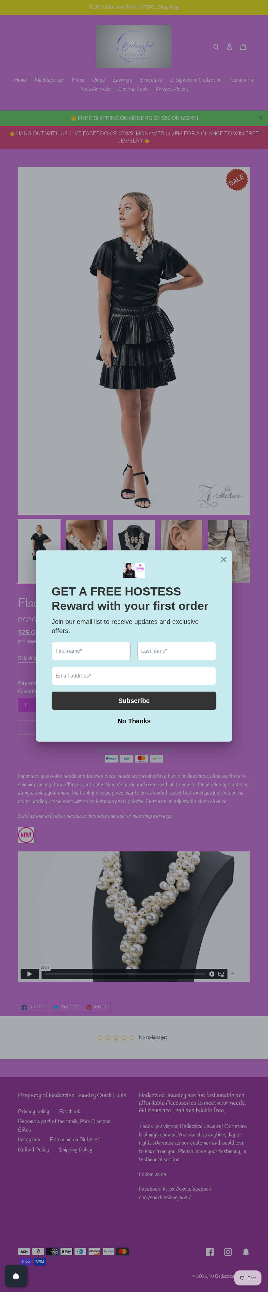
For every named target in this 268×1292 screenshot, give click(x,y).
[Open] (16, 1276)
